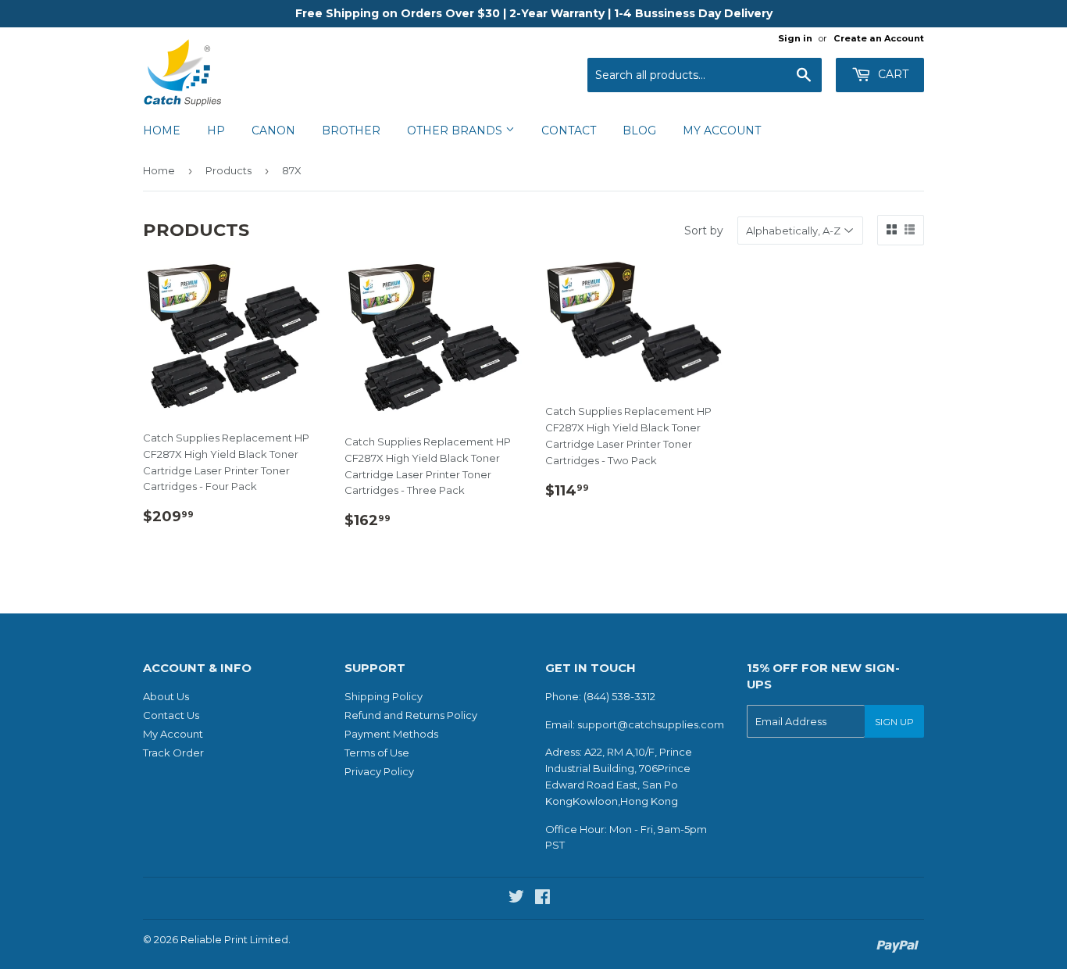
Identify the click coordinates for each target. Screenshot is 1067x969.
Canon (273, 130)
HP (216, 130)
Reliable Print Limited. (235, 939)
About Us (166, 696)
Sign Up (894, 722)
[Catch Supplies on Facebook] (542, 898)
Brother (351, 130)
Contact (568, 130)
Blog (639, 130)
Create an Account (878, 38)
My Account (722, 130)
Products (228, 170)
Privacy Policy (379, 771)
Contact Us (171, 715)
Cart (891, 74)
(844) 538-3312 (619, 696)
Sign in (795, 38)
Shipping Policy (383, 696)
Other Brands (456, 130)
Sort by (703, 230)
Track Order (173, 752)
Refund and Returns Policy (410, 715)
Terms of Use (376, 752)
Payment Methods (391, 734)
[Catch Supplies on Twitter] (516, 898)
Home (161, 130)
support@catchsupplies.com (650, 724)
